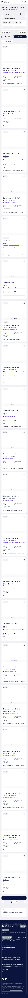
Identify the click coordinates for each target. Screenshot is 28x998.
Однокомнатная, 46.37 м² (12, 835)
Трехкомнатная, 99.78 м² (11, 581)
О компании (5, 969)
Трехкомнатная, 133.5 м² (11, 68)
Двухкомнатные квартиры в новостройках (12, 964)
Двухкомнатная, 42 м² (10, 410)
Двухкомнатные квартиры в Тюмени (11, 957)
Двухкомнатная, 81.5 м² (11, 667)
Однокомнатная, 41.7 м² (11, 325)
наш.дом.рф (4, 984)
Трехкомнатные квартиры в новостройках (12, 966)
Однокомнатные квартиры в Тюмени (11, 955)
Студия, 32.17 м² (9, 240)
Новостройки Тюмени (7, 949)
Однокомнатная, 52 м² (11, 623)
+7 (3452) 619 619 (21, 937)
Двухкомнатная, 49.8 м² (11, 454)
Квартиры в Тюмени (7, 945)
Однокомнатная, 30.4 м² (11, 198)
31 (16, 901)
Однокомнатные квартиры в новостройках (12, 961)
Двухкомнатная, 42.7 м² (11, 282)
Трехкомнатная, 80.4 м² (11, 153)
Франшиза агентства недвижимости (11, 971)
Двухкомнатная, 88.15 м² (11, 877)
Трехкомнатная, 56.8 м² (11, 496)
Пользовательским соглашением (16, 990)
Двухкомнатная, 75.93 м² (11, 111)
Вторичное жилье (6, 952)
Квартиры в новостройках (8, 947)
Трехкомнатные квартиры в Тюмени (11, 959)
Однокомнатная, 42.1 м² (11, 367)
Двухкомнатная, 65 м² (10, 538)
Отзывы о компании (7, 974)
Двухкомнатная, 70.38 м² (11, 793)
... (14, 901)
